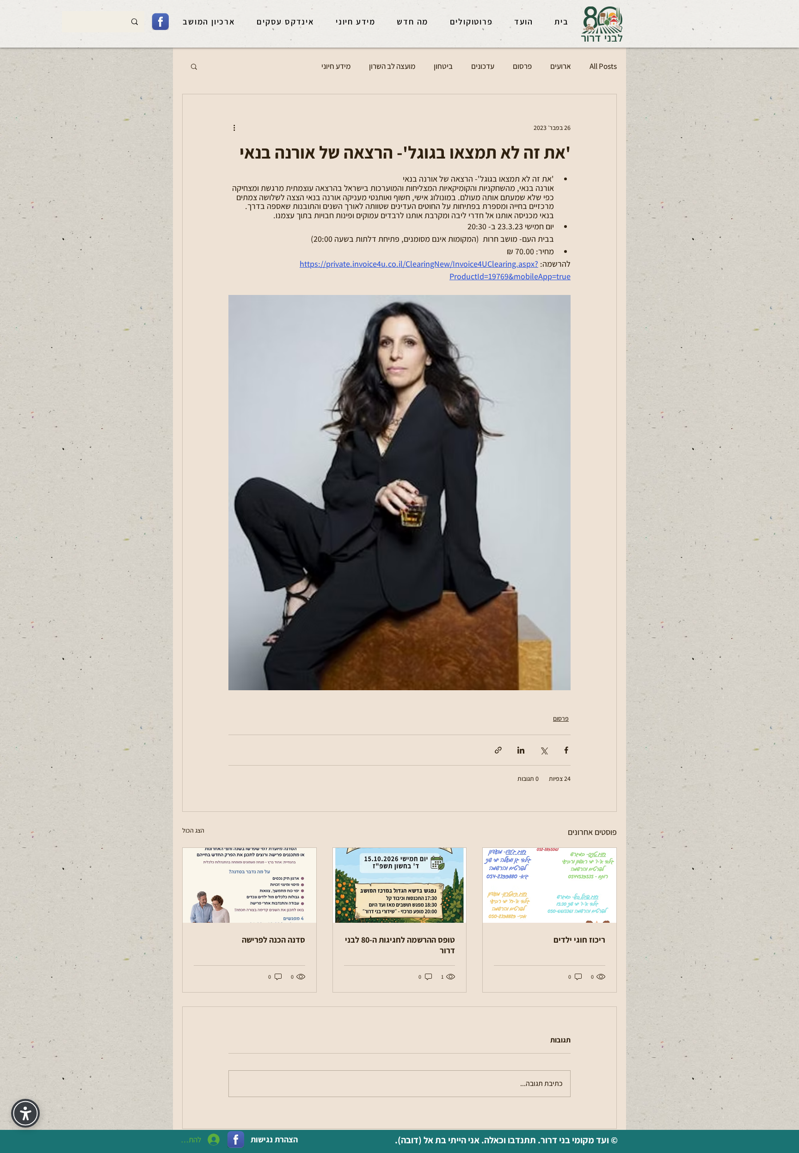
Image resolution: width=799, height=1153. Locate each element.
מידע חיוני (335, 66)
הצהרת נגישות (274, 1139)
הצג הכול (193, 830)
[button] (194, 66)
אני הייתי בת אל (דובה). (436, 1140)
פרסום (522, 66)
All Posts (603, 66)
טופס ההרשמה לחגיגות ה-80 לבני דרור (400, 945)
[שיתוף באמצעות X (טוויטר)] (543, 750)
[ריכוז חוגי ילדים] (549, 885)
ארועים (560, 66)
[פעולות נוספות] (234, 127)
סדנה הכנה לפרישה (273, 939)
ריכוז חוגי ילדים (579, 939)
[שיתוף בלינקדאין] (520, 750)
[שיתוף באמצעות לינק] (498, 750)
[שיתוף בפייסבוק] (566, 750)
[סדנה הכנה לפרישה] (249, 885)
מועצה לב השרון (392, 66)
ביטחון (443, 66)
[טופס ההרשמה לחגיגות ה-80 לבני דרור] (400, 885)
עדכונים (482, 66)
